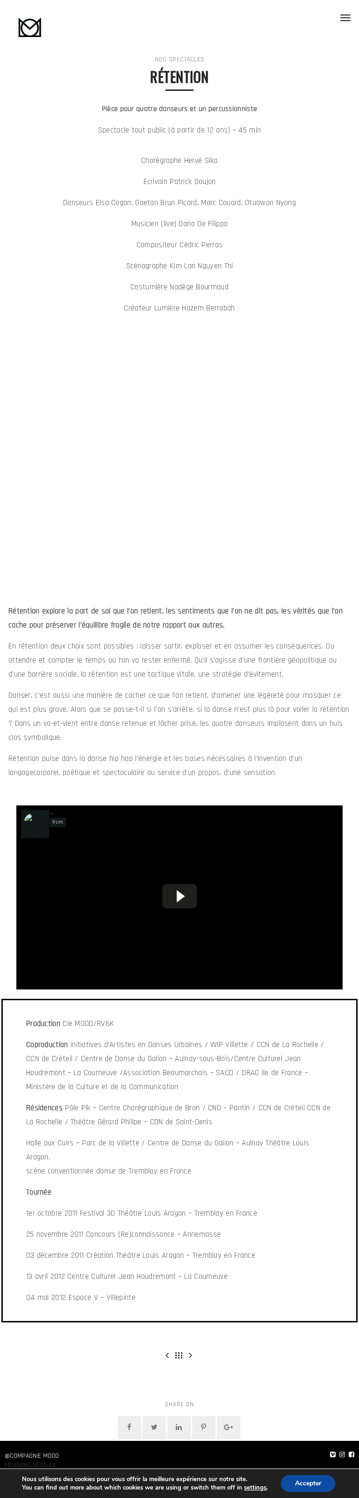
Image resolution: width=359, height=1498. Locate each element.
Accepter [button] (308, 1483)
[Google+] (228, 1427)
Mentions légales (30, 1465)
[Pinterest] (203, 1427)
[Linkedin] (179, 1427)
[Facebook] (129, 1427)
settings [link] (255, 1487)
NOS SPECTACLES (180, 59)
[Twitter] (154, 1427)
